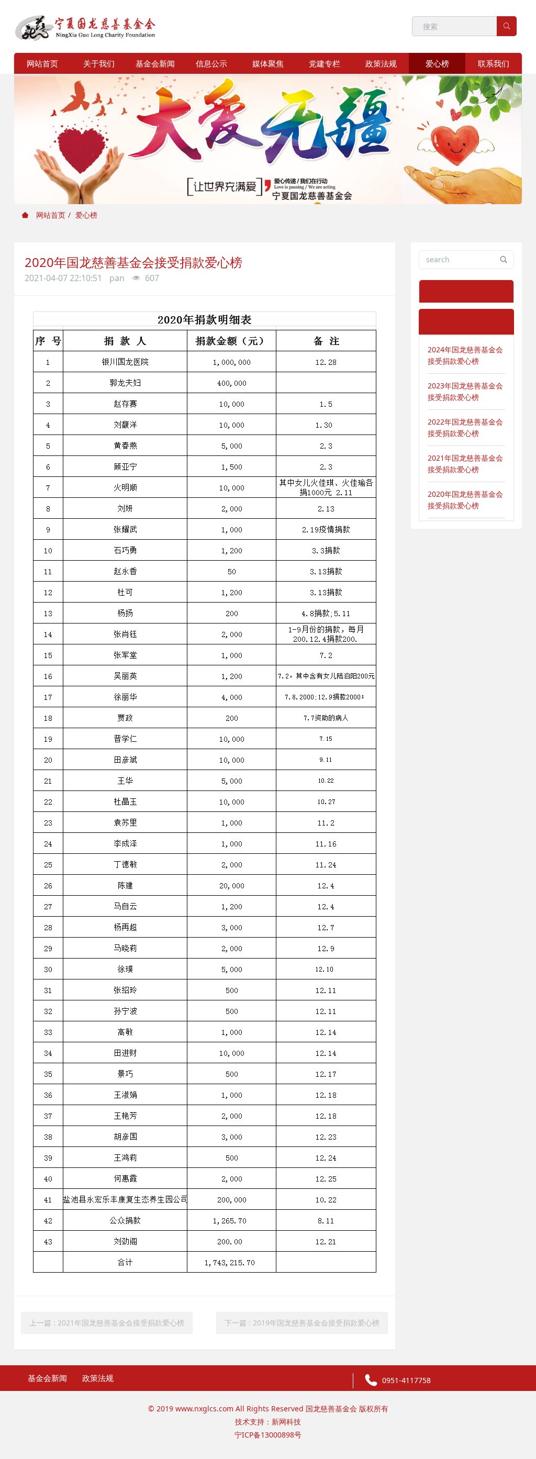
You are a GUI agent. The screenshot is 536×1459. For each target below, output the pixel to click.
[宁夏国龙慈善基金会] (85, 26)
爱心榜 (86, 215)
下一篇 (302, 1323)
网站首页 (42, 63)
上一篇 (106, 1323)
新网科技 (286, 1422)
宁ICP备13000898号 (268, 1435)
